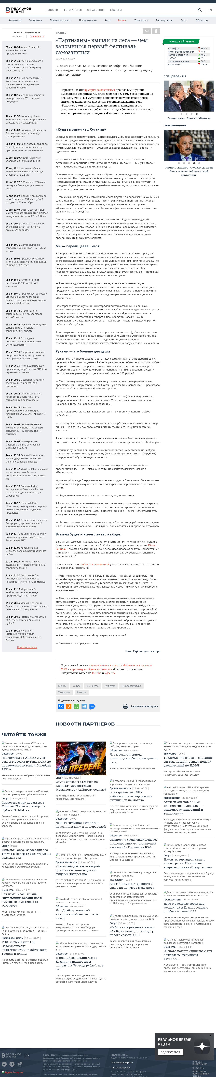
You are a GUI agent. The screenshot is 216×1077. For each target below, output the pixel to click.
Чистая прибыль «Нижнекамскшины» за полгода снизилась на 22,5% (24, 171)
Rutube (96, 673)
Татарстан (64, 692)
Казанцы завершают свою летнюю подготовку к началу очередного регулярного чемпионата (132, 937)
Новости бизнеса (27, 32)
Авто (107, 20)
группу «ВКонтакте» (126, 665)
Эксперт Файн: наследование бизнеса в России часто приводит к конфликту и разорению (24, 490)
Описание (198, 1068)
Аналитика (15, 20)
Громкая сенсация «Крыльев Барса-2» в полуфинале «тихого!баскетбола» (26, 858)
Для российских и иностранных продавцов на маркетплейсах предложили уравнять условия (23, 82)
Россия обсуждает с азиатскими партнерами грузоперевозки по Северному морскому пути (24, 65)
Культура (110, 685)
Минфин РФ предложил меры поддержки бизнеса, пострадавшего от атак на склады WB (27, 473)
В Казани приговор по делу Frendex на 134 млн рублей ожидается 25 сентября (26, 199)
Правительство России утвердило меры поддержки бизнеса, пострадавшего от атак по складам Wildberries (26, 298)
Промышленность (60, 20)
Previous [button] (166, 96)
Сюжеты (116, 9)
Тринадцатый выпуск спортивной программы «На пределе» (81, 790)
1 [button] (181, 114)
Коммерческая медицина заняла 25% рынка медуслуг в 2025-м (23, 444)
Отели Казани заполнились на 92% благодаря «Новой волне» (24, 314)
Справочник (96, 9)
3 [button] (191, 114)
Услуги (76, 685)
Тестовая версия (120, 1067)
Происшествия (173, 899)
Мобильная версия (122, 1062)
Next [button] (211, 96)
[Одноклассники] (156, 31)
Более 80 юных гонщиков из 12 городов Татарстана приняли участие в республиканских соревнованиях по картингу (25, 814)
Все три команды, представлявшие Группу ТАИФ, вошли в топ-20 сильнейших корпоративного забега (189, 869)
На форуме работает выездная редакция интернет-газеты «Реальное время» (25, 952)
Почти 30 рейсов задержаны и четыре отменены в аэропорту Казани (25, 565)
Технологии (141, 20)
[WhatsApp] (76, 706)
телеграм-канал (100, 665)
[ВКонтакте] (147, 31)
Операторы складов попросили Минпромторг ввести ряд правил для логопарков (25, 355)
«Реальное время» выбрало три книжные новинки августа (26, 768)
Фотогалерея (72, 9)
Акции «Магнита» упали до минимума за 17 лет (23, 159)
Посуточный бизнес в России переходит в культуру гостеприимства (26, 133)
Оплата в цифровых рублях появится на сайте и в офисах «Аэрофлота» (25, 227)
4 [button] (196, 114)
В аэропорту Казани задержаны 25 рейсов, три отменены (25, 383)
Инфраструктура (131, 685)
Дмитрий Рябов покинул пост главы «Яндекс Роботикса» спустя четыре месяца (26, 578)
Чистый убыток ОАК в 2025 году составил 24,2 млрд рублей (26, 620)
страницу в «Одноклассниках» (91, 669)
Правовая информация (199, 1063)
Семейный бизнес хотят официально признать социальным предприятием (24, 397)
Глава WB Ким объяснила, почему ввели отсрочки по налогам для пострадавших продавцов (26, 507)
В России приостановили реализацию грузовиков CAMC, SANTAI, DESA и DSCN (25, 412)
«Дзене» (110, 673)
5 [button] (199, 163)
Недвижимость (88, 20)
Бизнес (122, 20)
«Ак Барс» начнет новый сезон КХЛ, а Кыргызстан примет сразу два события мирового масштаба (133, 849)
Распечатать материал (144, 706)
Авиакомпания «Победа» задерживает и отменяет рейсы (26, 551)
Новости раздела (27, 647)
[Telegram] (84, 706)
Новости (52, 9)
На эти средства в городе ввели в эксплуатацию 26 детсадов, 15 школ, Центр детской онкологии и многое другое (81, 969)
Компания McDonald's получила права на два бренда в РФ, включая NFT (26, 537)
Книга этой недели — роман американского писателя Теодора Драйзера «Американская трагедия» (78, 920)
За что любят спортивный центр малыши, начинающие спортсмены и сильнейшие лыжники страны (80, 876)
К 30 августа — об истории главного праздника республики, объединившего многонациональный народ (188, 961)
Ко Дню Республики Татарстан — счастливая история (22, 904)
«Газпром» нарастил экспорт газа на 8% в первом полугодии (25, 98)
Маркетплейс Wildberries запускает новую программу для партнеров (22, 592)
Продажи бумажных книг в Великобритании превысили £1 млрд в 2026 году (26, 262)
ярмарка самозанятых (99, 89)
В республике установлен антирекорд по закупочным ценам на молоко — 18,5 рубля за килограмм (133, 802)
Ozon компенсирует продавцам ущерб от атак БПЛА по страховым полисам (26, 369)
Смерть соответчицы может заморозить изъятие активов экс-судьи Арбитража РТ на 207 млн (27, 213)
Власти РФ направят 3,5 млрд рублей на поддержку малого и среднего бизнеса (25, 458)
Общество (202, 20)
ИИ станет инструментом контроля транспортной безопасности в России (23, 635)
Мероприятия (164, 20)
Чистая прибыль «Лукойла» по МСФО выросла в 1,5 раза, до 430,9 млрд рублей (26, 119)
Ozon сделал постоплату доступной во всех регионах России (23, 341)
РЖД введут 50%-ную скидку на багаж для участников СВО (25, 185)
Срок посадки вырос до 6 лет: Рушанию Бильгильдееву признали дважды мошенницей (27, 147)
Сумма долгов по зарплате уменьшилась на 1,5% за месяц (26, 248)
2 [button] (186, 114)
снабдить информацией (94, 564)
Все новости (37, 36)
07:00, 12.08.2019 (65, 58)
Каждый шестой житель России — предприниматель (22, 50)
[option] (189, 96)
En (210, 10)
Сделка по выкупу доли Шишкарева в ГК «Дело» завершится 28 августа (26, 327)
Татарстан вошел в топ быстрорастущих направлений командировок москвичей (27, 523)
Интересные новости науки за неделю (134, 761)
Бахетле (81, 692)
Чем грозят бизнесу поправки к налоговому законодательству (188, 766)
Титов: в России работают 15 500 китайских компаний (22, 283)
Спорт (184, 20)
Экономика (35, 20)
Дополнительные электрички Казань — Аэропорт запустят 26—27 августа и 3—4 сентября (24, 429)
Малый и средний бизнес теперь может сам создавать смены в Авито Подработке (27, 606)
